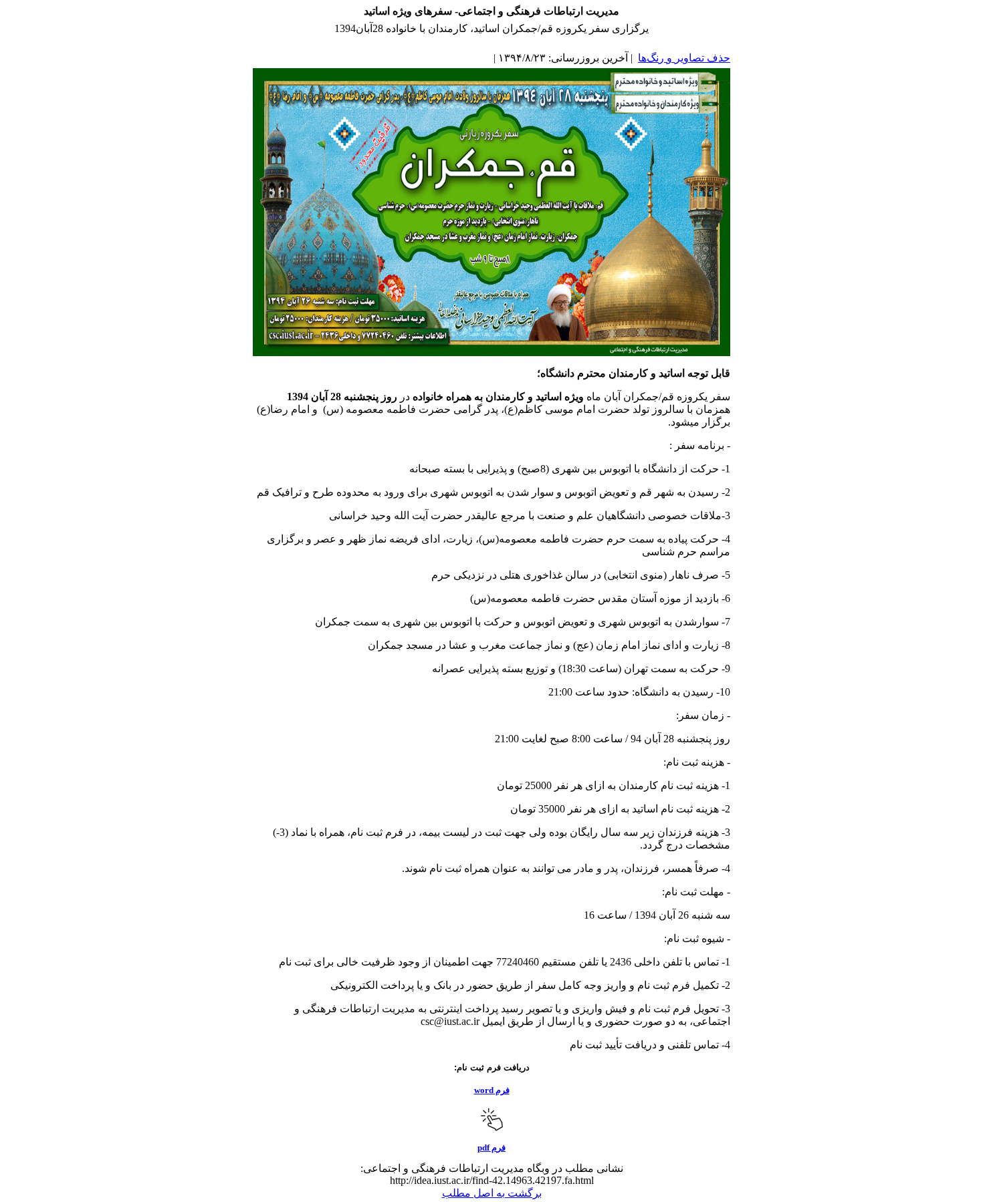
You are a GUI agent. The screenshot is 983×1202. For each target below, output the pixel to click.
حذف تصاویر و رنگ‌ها (684, 57)
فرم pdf (491, 1148)
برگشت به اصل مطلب (492, 1193)
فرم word (492, 1090)
